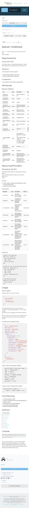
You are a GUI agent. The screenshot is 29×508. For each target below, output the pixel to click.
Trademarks (7, 500)
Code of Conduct (5, 504)
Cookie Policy (8, 504)
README (4, 42)
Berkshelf (8, 32)
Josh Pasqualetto (6, 424)
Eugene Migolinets (6, 414)
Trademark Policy (14, 504)
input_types (23, 146)
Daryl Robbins (5, 418)
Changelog (12, 42)
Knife (13, 32)
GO (24, 10)
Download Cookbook (14, 486)
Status (20, 504)
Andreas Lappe (6, 427)
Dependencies (8, 42)
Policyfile (4, 32)
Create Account (17, 3)
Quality (18, 42)
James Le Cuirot (6, 416)
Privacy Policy (22, 504)
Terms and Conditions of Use (14, 504)
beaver (5, 51)
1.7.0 (14, 23)
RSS (3, 18)
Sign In (25, 3)
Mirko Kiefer (5, 423)
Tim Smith (5, 421)
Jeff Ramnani (5, 426)
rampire (4, 420)
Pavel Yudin (5, 417)
